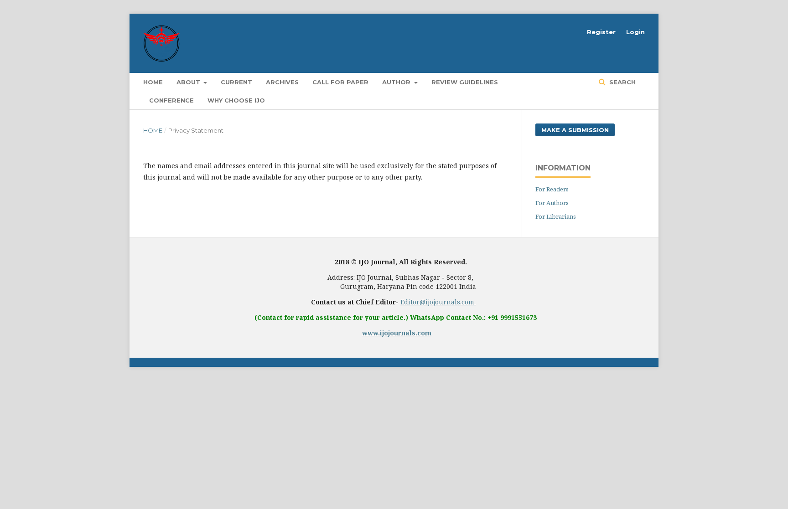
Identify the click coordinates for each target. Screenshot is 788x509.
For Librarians (555, 216)
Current (236, 82)
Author (397, 82)
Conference (171, 100)
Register (601, 32)
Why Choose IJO (236, 100)
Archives (282, 82)
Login (635, 32)
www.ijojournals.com (396, 333)
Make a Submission (575, 130)
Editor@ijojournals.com (438, 302)
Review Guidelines (464, 82)
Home (153, 82)
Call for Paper (340, 82)
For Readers (552, 189)
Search (621, 82)
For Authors (552, 203)
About (189, 82)
